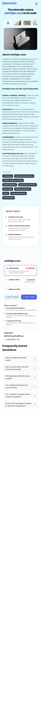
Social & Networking (18, 193)
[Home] (9, 3)
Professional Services (23, 189)
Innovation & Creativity (27, 185)
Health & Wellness (10, 185)
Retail (6, 193)
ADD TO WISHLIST (13, 297)
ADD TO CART (30, 297)
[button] (8, 23)
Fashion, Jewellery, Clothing (13, 180)
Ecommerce (8, 176)
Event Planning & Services (24, 176)
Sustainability (8, 198)
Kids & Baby (8, 189)
